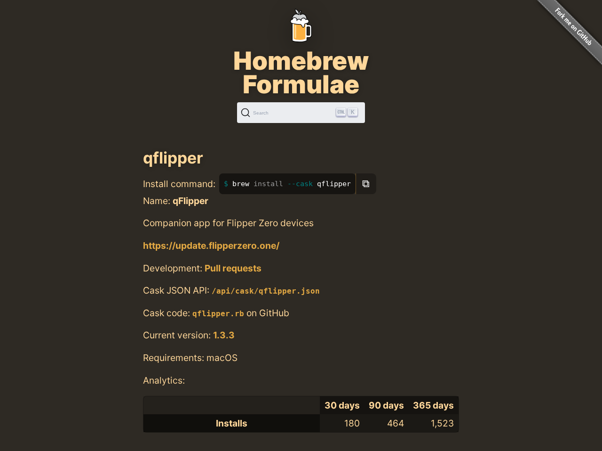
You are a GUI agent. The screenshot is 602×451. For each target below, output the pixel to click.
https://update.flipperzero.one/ (211, 245)
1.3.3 (224, 335)
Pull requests (233, 268)
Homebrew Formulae (301, 72)
